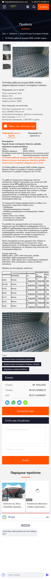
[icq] (25, 402)
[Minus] (47, 517)
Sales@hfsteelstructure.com (16, 2)
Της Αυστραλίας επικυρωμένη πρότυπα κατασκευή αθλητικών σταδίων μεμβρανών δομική (37, 505)
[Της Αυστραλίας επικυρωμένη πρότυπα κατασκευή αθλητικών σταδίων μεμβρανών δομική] (38, 491)
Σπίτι (4, 34)
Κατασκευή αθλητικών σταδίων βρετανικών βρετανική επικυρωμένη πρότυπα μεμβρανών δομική (14, 505)
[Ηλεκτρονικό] (19, 402)
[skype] (7, 402)
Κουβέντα (44, 7)
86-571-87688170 (41, 2)
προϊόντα (13, 34)
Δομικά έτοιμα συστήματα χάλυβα (34, 34)
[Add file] (3, 575)
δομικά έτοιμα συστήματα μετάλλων (18, 359)
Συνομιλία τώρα (25, 411)
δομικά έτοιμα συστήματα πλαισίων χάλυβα (21, 364)
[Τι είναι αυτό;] (13, 402)
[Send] (47, 575)
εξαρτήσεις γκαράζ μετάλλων (15, 369)
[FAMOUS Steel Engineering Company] (13, 7)
